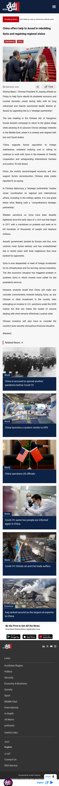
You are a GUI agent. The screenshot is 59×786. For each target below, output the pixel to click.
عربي (7, 741)
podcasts (9, 725)
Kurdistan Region (13, 665)
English (8, 747)
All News (9, 719)
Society (8, 689)
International (10, 41)
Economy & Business (15, 683)
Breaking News (11, 19)
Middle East (10, 701)
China (20, 41)
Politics (8, 671)
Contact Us (10, 759)
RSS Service (11, 765)
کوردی (7, 753)
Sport (7, 695)
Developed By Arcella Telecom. (29, 775)
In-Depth (9, 713)
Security (8, 677)
